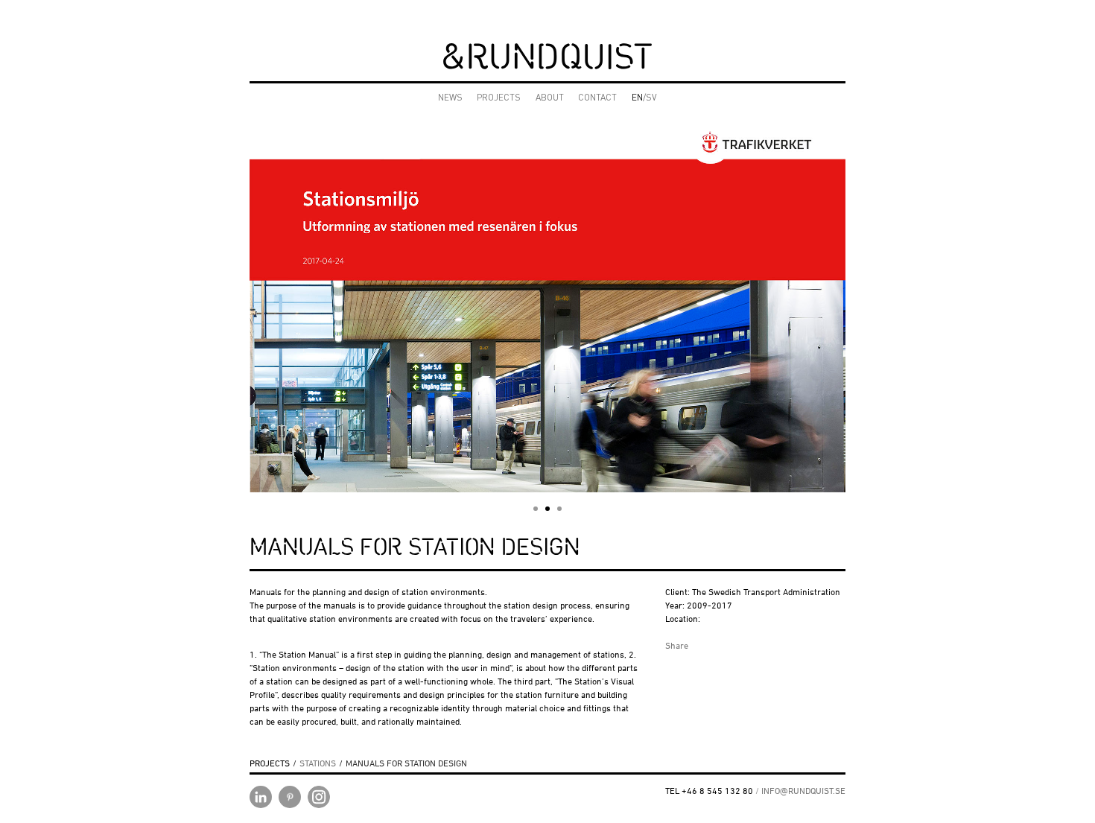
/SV (644, 98)
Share (676, 645)
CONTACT (597, 98)
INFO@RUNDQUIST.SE (803, 790)
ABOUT (550, 98)
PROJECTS (499, 98)
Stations (317, 763)
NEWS (450, 98)
